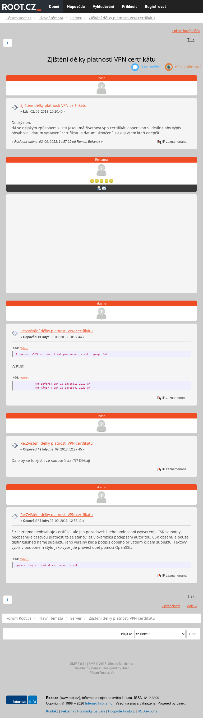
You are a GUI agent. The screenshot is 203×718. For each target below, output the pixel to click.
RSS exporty (147, 711)
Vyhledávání (103, 6)
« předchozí (181, 31)
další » (195, 31)
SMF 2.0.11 (78, 664)
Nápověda (76, 6)
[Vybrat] (24, 348)
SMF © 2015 (98, 664)
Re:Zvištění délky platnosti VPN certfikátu (56, 330)
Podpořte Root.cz (121, 711)
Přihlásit (129, 6)
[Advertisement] (101, 244)
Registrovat (155, 6)
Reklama (101, 159)
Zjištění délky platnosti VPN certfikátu (53, 105)
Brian (126, 668)
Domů (54, 6)
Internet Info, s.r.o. (99, 703)
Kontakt (52, 711)
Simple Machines (120, 664)
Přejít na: (127, 634)
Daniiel (96, 668)
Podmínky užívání (91, 711)
